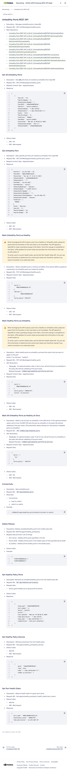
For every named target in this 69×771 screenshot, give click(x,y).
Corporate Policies (22, 765)
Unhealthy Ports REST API (21, 9)
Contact (42, 765)
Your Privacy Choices (32, 762)
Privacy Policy (21, 762)
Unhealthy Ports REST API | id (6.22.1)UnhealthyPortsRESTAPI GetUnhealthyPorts (36, 33)
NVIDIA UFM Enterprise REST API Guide (39, 3)
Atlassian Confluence (50, 767)
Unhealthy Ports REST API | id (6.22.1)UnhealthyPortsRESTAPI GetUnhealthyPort (36, 36)
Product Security (34, 765)
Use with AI (8, 14)
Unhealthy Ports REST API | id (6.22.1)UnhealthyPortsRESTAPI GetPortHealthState (36, 68)
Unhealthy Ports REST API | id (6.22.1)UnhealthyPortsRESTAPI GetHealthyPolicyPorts (37, 60)
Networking (20, 3)
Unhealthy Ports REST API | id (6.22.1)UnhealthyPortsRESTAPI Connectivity (34, 55)
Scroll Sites (39, 767)
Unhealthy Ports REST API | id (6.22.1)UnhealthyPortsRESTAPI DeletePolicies (34, 57)
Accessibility (54, 762)
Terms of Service (45, 762)
